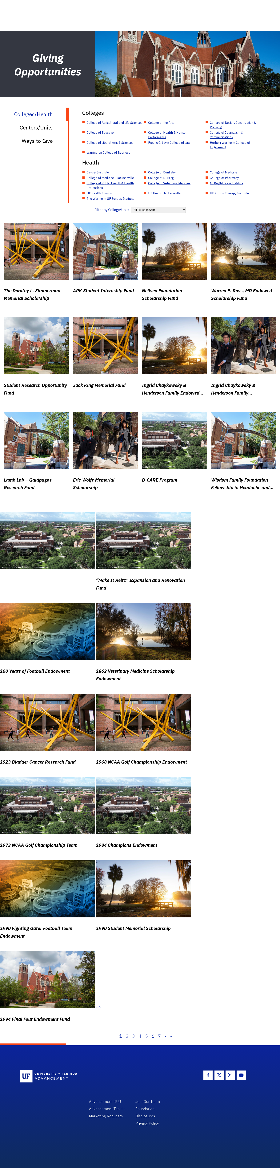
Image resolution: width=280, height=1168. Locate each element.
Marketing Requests (106, 1115)
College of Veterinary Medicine (169, 183)
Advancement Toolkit (107, 1108)
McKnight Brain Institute (226, 183)
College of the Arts (161, 123)
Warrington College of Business (108, 152)
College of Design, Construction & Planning (233, 125)
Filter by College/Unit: (111, 210)
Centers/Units (36, 127)
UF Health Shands (99, 193)
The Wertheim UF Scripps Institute (110, 199)
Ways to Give (37, 140)
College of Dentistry (162, 172)
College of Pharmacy (224, 178)
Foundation (144, 1108)
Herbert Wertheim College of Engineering (230, 145)
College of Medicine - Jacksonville (110, 178)
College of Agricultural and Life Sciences (114, 123)
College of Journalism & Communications (226, 135)
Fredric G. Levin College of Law (169, 143)
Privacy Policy (147, 1123)
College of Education (101, 132)
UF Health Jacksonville (164, 193)
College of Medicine (223, 172)
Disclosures (145, 1115)
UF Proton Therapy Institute (229, 193)
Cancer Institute (98, 172)
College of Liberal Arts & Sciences (110, 143)
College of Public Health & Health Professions (110, 185)
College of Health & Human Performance (167, 135)
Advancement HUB (105, 1101)
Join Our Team (147, 1101)
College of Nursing (161, 178)
